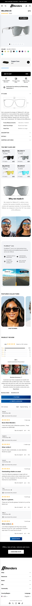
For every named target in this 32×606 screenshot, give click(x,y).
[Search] (5, 6)
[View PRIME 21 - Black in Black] (8, 158)
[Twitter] (13, 603)
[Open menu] (2, 6)
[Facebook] (10, 603)
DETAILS (3, 136)
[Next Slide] (29, 369)
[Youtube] (19, 603)
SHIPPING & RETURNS (7, 140)
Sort (17, 407)
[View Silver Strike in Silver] (23, 158)
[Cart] (30, 6)
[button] (16, 13)
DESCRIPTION (5, 132)
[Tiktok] (22, 603)
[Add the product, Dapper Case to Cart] (28, 62)
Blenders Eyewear (18, 600)
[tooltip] (21, 377)
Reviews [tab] (5, 393)
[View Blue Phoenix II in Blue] (23, 173)
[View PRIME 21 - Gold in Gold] (8, 173)
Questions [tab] (15, 393)
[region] (16, 369)
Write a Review (20, 401)
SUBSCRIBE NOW (16, 551)
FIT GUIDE (4, 93)
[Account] (26, 6)
